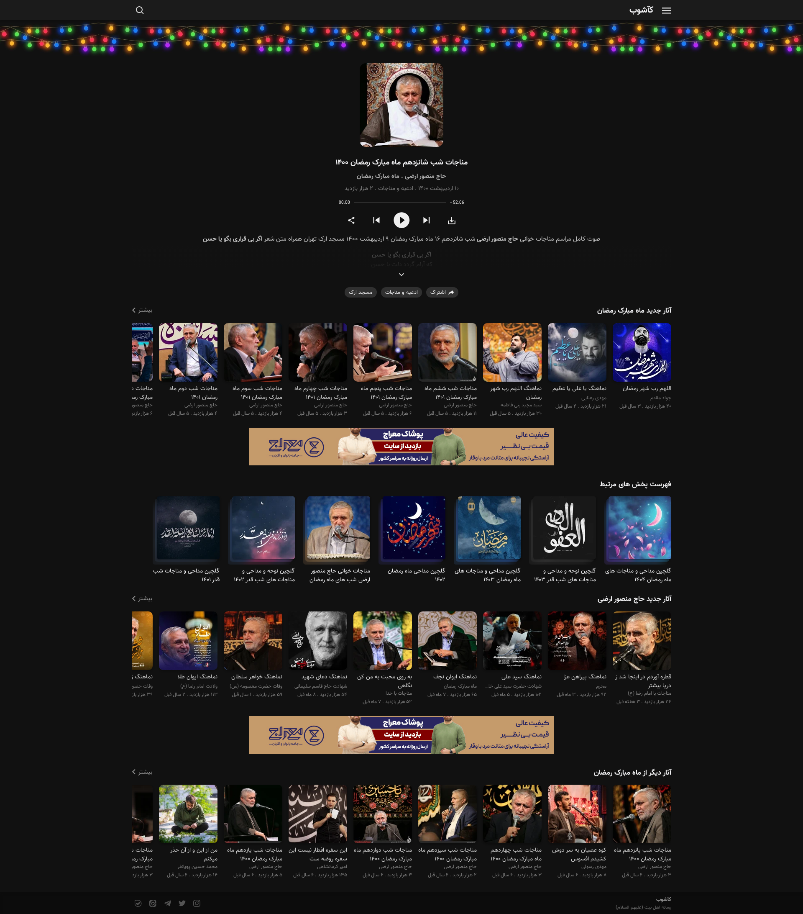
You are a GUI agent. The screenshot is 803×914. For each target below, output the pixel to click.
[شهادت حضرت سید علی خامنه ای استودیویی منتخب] (512, 642)
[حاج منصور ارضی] (447, 353)
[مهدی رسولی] (577, 815)
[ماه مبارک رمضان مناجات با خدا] (640, 531)
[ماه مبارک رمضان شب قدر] (564, 531)
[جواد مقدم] (642, 353)
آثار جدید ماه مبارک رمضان (634, 311)
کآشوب (641, 10)
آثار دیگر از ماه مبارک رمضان (632, 773)
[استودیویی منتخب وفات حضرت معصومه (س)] (253, 642)
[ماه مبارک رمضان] (414, 531)
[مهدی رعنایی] (577, 353)
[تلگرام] (166, 904)
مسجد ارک (361, 292)
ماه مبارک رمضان (378, 176)
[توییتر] (181, 904)
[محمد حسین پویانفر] (188, 815)
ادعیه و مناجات (395, 188)
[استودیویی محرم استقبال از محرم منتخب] (577, 642)
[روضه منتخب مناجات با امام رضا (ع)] (642, 642)
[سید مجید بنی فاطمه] (512, 353)
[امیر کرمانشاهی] (318, 815)
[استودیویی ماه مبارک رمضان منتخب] (447, 642)
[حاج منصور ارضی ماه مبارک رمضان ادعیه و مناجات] (401, 105)
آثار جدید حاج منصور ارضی (634, 599)
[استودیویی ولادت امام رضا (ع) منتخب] (188, 642)
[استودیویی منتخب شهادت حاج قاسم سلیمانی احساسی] (318, 642)
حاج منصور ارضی (425, 176)
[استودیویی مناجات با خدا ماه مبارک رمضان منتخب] (382, 642)
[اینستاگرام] (196, 904)
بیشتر (145, 310)
